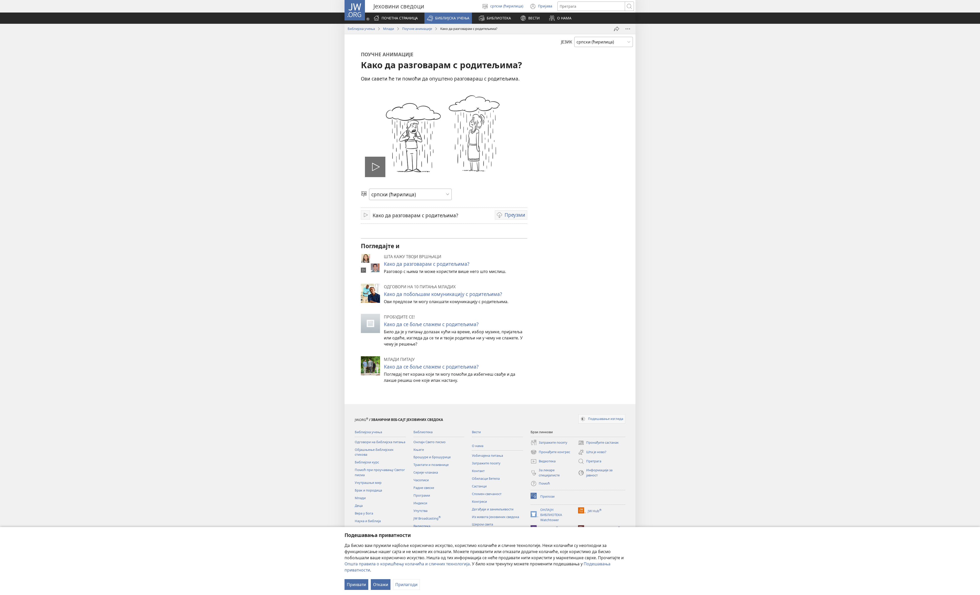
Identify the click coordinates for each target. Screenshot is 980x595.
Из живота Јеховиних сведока (495, 516)
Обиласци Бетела (486, 478)
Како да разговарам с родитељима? (426, 263)
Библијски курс (367, 462)
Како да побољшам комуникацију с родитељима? (443, 294)
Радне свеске (423, 487)
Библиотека (423, 432)
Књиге (418, 449)
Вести (476, 432)
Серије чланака (425, 472)
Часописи (421, 480)
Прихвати (356, 584)
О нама (477, 445)
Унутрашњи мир (368, 482)
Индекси (420, 503)
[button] (448, 18)
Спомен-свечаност (486, 493)
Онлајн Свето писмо (429, 442)
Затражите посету (486, 463)
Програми (421, 495)
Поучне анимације (417, 28)
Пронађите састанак (598, 443)
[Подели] (616, 29)
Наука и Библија (368, 521)
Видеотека (421, 526)
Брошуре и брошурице (432, 457)
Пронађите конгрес (550, 452)
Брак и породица (368, 490)
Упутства (420, 510)
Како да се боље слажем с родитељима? (431, 324)
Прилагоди (406, 584)
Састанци (479, 486)
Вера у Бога (364, 513)
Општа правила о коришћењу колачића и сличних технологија (407, 564)
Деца (359, 505)
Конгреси (479, 501)
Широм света (482, 524)
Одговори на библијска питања (380, 442)
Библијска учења (361, 28)
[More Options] (627, 29)
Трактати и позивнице (431, 464)
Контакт (478, 470)
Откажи (380, 584)
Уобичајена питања (487, 455)
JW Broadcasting (427, 518)
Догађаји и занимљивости (492, 509)
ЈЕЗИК (566, 42)
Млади (388, 28)
